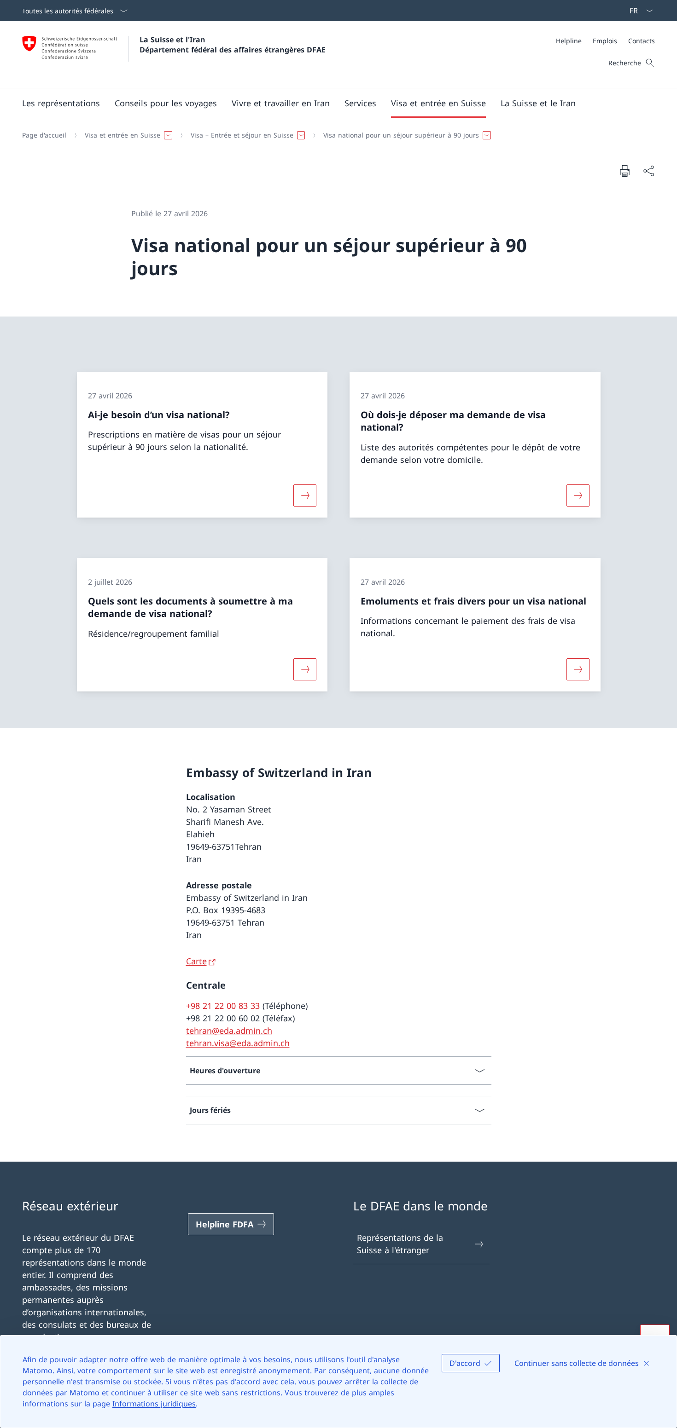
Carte (196, 961)
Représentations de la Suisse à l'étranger (400, 1243)
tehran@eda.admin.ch (229, 1030)
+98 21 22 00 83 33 (223, 1005)
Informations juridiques (154, 1404)
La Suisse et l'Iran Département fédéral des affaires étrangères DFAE (233, 45)
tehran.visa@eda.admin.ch (238, 1042)
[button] (61, 103)
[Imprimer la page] (624, 171)
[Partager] (648, 171)
